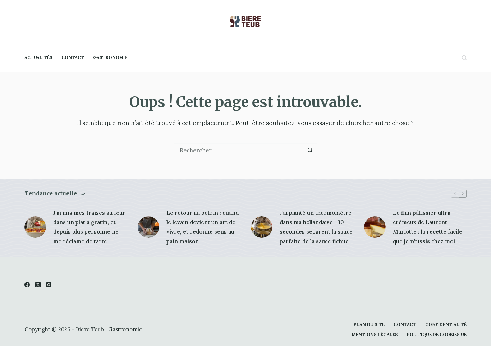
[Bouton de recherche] (310, 150)
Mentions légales (375, 334)
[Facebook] (27, 284)
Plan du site (369, 324)
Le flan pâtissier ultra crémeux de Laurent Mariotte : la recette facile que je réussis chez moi (427, 227)
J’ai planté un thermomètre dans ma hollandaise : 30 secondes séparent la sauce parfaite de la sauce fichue (316, 227)
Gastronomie (110, 57)
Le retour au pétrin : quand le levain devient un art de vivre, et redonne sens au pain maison (202, 227)
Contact (72, 57)
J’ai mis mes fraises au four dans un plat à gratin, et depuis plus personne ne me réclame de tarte (89, 227)
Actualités (38, 57)
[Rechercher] (464, 57)
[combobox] (239, 150)
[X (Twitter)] (38, 284)
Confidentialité (446, 324)
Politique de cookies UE (437, 334)
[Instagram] (48, 284)
